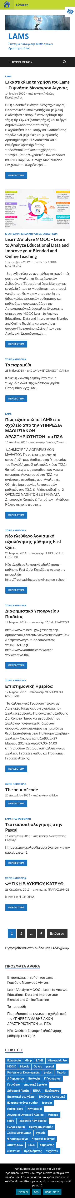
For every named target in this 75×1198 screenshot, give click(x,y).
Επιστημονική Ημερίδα (29, 686)
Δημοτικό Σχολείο (35, 1084)
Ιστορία (47, 1102)
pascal (50, 1066)
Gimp (28, 1060)
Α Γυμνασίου (15, 1078)
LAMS (18, 36)
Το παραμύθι (18, 364)
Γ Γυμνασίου (52, 1078)
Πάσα (10, 1120)
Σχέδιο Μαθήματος (19, 1132)
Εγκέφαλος (52, 1090)
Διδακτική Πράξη (18, 1090)
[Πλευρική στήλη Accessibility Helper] (70, 12)
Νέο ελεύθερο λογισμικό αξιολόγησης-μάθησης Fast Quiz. (33, 541)
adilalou (53, 795)
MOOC (11, 1066)
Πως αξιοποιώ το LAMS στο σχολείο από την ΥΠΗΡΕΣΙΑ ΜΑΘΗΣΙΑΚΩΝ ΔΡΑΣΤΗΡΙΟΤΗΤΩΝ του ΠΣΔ (36, 1018)
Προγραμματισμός (41, 1126)
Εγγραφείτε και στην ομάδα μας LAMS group (37, 948)
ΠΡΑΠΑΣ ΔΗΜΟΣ (58, 889)
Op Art (38, 1066)
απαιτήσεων (15, 1144)
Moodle (24, 1066)
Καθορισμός (15, 1108)
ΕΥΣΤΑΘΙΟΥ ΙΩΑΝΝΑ (55, 370)
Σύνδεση (22, 4)
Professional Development (23, 1072)
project (48, 1072)
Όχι (36, 1191)
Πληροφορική (22, 818)
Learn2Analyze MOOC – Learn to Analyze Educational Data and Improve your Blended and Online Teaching (37, 994)
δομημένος (47, 1144)
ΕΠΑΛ (37, 1090)
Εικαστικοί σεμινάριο (21, 1096)
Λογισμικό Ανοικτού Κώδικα (25, 1114)
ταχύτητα (52, 1150)
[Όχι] (70, 1181)
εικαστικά (13, 1150)
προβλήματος (33, 1150)
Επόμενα (57, 933)
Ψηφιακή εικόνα (17, 1138)
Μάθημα (53, 1114)
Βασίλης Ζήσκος (55, 442)
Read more (52, 1191)
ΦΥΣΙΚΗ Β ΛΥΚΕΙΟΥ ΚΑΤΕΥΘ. (35, 883)
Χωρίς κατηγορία (15, 359)
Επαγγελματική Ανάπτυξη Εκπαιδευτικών (31, 233)
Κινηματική (35, 1108)
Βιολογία (34, 1078)
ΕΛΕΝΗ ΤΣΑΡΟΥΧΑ (57, 622)
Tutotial (61, 1072)
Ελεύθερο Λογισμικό (52, 1096)
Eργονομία (14, 1060)
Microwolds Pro (57, 1060)
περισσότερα (14, 174)
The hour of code (21, 789)
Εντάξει (23, 1191)
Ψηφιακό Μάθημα (43, 1138)
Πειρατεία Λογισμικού (33, 1120)
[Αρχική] (7, 5)
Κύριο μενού (22, 62)
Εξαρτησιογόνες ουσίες (22, 1102)
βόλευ (31, 1144)
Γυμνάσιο (13, 1084)
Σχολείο (41, 1132)
